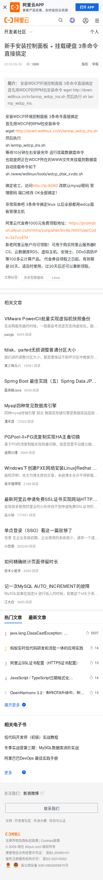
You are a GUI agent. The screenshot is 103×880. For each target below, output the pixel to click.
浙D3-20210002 (55, 858)
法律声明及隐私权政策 (21, 840)
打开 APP (87, 7)
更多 (8, 772)
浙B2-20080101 (58, 852)
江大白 (9, 601)
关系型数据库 (34, 277)
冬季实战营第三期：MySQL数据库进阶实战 (41, 747)
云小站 (9, 514)
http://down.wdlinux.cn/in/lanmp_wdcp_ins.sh (57, 130)
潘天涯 (9, 421)
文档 (8, 820)
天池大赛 (40, 820)
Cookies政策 (50, 840)
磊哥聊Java (12, 390)
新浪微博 (31, 793)
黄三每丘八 (12, 365)
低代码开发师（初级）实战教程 (31, 737)
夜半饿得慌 (12, 483)
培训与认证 (57, 820)
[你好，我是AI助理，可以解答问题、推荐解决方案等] (72, 20)
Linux (56, 277)
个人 (94, 31)
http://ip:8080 (45, 185)
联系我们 (51, 808)
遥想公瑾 (11, 452)
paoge (9, 334)
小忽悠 (9, 546)
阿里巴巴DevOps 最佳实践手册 (31, 758)
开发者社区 (23, 820)
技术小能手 (12, 570)
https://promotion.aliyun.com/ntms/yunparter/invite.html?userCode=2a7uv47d (50, 230)
